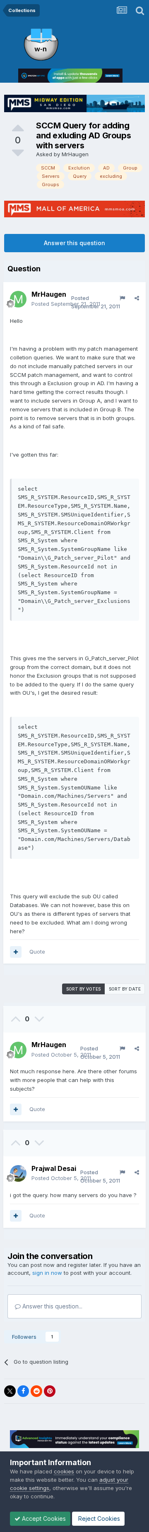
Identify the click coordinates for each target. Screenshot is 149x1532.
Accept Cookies (43, 1518)
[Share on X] (10, 1391)
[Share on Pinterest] (49, 1391)
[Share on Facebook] (23, 1391)
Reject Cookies (98, 1518)
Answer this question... (51, 1306)
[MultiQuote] (16, 952)
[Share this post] (137, 298)
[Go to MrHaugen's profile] (18, 299)
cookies (64, 1471)
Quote (37, 951)
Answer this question (74, 242)
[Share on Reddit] (36, 1391)
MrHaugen (75, 154)
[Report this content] (122, 298)
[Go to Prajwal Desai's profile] (18, 1173)
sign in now (47, 1272)
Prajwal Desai (53, 1168)
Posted (65, 303)
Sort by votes (83, 988)
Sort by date (125, 988)
